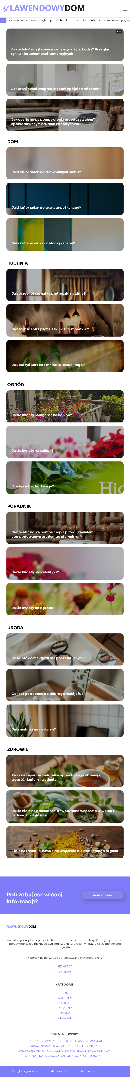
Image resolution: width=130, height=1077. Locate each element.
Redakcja (64, 966)
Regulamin (87, 1071)
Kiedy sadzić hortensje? (33, 486)
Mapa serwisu (60, 1071)
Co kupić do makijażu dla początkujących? (49, 658)
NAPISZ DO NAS (102, 895)
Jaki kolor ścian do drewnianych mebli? (46, 172)
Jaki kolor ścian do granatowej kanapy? (46, 208)
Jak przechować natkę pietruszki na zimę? (48, 293)
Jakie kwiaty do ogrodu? (33, 608)
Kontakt (65, 972)
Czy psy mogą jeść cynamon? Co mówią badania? (65, 1056)
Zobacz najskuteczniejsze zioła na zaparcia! (65, 1046)
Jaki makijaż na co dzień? (34, 729)
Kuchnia (17, 263)
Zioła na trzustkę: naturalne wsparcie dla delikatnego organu (65, 851)
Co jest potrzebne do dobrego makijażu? (47, 694)
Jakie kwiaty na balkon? (32, 451)
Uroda (15, 627)
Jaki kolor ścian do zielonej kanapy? (43, 243)
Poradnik (19, 506)
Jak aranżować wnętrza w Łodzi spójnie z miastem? (56, 89)
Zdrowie (17, 749)
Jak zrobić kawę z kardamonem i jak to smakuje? (65, 1041)
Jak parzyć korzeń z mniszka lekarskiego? (48, 365)
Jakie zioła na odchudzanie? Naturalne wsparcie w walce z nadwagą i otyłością (63, 813)
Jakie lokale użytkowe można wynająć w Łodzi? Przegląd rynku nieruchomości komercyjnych (61, 51)
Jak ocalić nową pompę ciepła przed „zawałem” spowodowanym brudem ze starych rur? (53, 121)
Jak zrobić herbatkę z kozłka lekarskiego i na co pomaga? (65, 1051)
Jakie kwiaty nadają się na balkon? (42, 415)
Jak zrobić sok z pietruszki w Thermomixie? (50, 329)
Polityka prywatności (25, 1071)
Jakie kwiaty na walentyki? (35, 572)
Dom (12, 141)
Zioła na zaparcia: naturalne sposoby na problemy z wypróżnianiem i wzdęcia (56, 777)
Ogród (15, 384)
